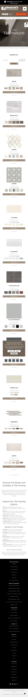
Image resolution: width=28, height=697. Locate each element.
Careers (14, 653)
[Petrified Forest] (18, 122)
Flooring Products (7, 17)
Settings (14, 353)
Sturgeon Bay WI (14, 677)
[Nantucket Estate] (14, 122)
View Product (14, 92)
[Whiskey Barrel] (10, 122)
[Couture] (14, 190)
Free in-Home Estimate (14, 628)
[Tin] (13, 428)
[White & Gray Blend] (17, 156)
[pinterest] (10, 684)
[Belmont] (10, 190)
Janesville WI (14, 680)
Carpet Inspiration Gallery (14, 585)
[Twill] (13, 462)
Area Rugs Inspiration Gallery (14, 599)
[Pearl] (14, 242)
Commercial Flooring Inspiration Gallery (14, 601)
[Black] (17, 326)
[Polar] (14, 413)
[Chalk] (14, 208)
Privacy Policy (19, 694)
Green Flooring (14, 644)
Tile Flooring (14, 574)
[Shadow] (6, 360)
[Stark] (17, 428)
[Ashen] (17, 88)
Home (2, 17)
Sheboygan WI (14, 666)
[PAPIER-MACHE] (14, 447)
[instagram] (17, 684)
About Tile (13, 17)
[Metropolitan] (14, 174)
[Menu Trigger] (25, 9)
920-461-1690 (19, 1)
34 (16, 475)
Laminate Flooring (14, 569)
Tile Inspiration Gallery (14, 596)
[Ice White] (10, 326)
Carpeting (14, 563)
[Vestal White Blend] (14, 140)
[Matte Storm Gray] (13, 292)
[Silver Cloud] (21, 258)
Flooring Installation (14, 615)
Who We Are (14, 636)
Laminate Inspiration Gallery (14, 591)
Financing (14, 639)
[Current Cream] (14, 378)
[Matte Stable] (21, 326)
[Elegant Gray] (16, 394)
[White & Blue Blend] (13, 156)
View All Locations (14, 3)
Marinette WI (14, 669)
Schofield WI (14, 674)
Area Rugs (14, 577)
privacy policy (14, 346)
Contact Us (14, 655)
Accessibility (5, 694)
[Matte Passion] (21, 292)
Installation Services (14, 642)
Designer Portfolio (14, 604)
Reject (17, 351)
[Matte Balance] (13, 326)
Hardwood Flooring (14, 566)
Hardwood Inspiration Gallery (14, 588)
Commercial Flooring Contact (14, 631)
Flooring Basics (14, 609)
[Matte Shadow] (14, 276)
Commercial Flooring (14, 580)
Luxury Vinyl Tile (14, 572)
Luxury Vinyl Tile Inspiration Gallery (14, 593)
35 (17, 475)
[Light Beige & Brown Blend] (21, 156)
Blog (14, 658)
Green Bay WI (14, 663)
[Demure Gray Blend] (10, 156)
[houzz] (15, 684)
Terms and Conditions (12, 694)
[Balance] (14, 310)
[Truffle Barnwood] (21, 122)
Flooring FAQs (14, 612)
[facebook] (13, 684)
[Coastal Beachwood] (14, 106)
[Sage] (21, 428)
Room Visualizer (14, 620)
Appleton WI (14, 671)
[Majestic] (18, 190)
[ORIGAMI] (21, 462)
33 (14, 475)
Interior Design (14, 650)
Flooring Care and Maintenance (14, 618)
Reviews (14, 647)
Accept (11, 351)
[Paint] (21, 224)
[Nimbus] (14, 72)
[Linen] (10, 428)
